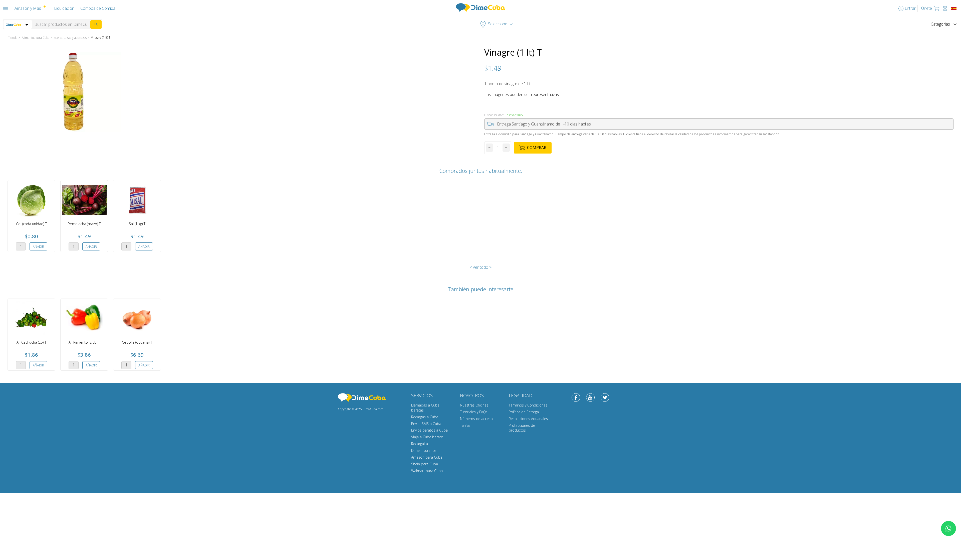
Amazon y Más (28, 8)
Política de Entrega (524, 412)
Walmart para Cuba (427, 470)
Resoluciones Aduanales (528, 418)
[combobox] (18, 24)
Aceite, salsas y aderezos (70, 38)
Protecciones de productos (522, 428)
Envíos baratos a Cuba (429, 430)
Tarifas (465, 425)
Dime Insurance (423, 450)
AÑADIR (38, 246)
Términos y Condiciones (528, 405)
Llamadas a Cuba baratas (425, 408)
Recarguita (419, 443)
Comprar (536, 147)
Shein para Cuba (424, 464)
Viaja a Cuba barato (427, 437)
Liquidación (64, 8)
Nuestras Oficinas (474, 405)
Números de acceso (476, 418)
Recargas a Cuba (424, 417)
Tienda (12, 38)
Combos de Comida (97, 8)
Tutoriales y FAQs (474, 412)
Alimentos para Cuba (36, 38)
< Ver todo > (480, 267)
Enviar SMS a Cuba (426, 423)
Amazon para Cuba (426, 457)
